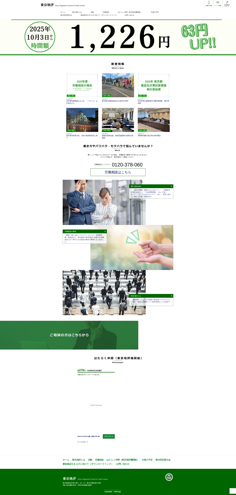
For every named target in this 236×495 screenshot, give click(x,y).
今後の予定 (155, 12)
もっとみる (81, 442)
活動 (92, 12)
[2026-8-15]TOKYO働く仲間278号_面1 (88, 436)
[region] (118, 36)
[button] (118, 36)
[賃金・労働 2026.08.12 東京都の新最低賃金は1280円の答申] (118, 72)
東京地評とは (77, 12)
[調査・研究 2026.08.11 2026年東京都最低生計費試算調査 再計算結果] (154, 72)
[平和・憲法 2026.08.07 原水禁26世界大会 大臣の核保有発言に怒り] (82, 107)
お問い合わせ (129, 15)
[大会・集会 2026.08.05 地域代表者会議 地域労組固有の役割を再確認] (118, 107)
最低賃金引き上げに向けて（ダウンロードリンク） (99, 15)
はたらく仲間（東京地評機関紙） (130, 12)
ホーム (62, 12)
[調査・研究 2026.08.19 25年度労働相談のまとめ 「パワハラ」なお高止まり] (82, 72)
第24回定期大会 (66, 15)
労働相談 (106, 12)
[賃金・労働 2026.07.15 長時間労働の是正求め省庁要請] (154, 107)
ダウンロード (108, 436)
